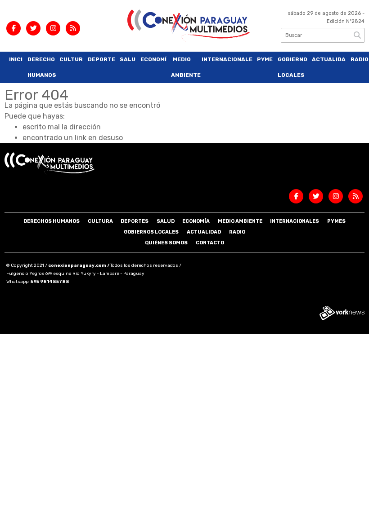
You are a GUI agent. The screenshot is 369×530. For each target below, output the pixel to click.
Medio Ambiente (184, 67)
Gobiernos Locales (293, 67)
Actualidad (329, 59)
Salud (128, 59)
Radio (358, 59)
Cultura (71, 59)
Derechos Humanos (41, 67)
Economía (153, 59)
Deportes (102, 59)
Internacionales (227, 59)
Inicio (16, 59)
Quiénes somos (166, 243)
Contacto (210, 243)
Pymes (265, 59)
